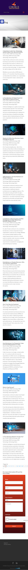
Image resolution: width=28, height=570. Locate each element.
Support (6, 543)
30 (22, 466)
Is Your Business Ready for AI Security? (13, 436)
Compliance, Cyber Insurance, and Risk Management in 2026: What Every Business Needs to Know (13, 220)
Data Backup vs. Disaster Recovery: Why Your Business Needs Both (13, 262)
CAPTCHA (7, 514)
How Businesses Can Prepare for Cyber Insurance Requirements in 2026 (13, 343)
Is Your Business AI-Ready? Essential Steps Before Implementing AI (12, 98)
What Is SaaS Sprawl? (8, 387)
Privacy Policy (7, 544)
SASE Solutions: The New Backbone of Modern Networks (13, 177)
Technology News (13, 57)
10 (17, 466)
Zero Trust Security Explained (11, 304)
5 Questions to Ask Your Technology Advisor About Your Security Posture (13, 51)
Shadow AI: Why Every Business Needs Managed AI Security (13, 138)
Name (7, 479)
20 (19, 466)
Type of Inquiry (8, 497)
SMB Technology (14, 53)
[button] (2, 22)
